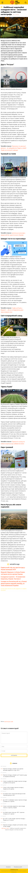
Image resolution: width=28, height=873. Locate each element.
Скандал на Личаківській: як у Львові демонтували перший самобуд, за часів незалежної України (14, 583)
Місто (8, 828)
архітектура (7, 721)
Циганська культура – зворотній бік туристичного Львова (13, 234)
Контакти (8, 866)
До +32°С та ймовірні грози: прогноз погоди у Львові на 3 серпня (15, 800)
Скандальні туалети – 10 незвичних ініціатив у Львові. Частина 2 (13, 578)
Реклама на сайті (18, 866)
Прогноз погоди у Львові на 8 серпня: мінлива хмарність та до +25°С (13, 769)
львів (11, 721)
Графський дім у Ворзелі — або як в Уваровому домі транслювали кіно (12, 310)
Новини (14, 763)
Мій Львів (4, 828)
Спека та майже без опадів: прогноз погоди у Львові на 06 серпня (15, 781)
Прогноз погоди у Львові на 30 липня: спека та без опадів (15, 825)
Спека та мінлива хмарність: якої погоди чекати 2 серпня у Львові (14, 806)
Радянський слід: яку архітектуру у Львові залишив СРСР (13, 568)
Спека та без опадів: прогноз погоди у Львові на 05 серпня (13, 788)
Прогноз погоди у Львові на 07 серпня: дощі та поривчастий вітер (15, 775)
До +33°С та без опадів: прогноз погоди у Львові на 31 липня (14, 819)
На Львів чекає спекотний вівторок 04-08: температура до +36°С (14, 794)
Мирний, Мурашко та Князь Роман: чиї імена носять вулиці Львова (13, 573)
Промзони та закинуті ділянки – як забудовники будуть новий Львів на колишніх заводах (13, 148)
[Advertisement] (14, 656)
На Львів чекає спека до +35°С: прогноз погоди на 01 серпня (13, 813)
